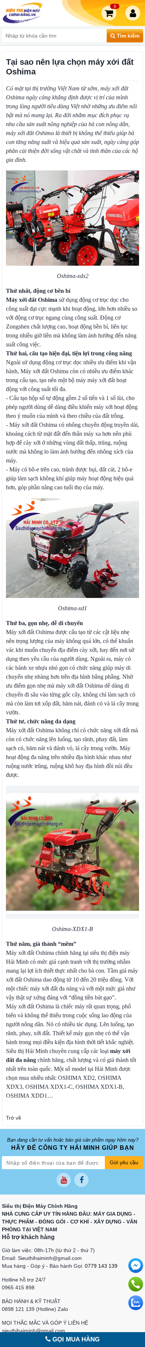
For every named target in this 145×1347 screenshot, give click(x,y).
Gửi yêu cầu (124, 1162)
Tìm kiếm (127, 36)
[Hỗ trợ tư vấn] (135, 1284)
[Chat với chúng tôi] (135, 1302)
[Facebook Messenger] (135, 1265)
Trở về (13, 1118)
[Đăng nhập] (134, 13)
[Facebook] (81, 1180)
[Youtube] (64, 1180)
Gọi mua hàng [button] (75, 1339)
